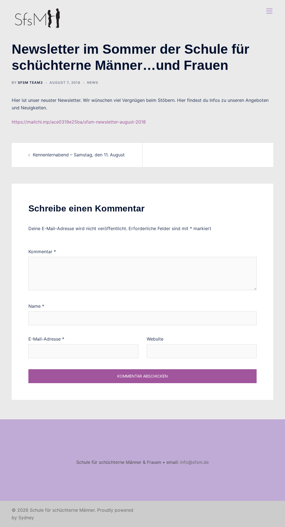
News (92, 82)
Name (36, 306)
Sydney (26, 517)
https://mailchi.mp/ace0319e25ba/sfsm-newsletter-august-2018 (79, 122)
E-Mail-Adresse (46, 339)
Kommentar (42, 251)
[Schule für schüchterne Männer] (37, 19)
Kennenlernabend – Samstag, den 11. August (79, 154)
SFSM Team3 (30, 82)
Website (155, 339)
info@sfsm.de (194, 462)
